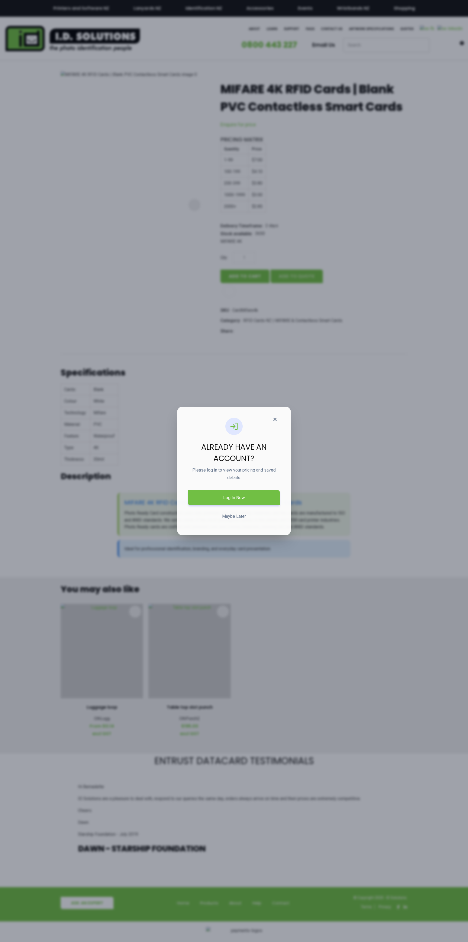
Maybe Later (234, 516)
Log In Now (234, 497)
